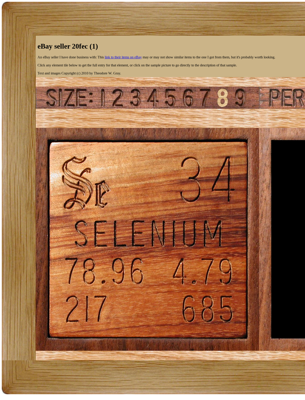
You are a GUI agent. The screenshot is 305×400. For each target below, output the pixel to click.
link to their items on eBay (123, 57)
